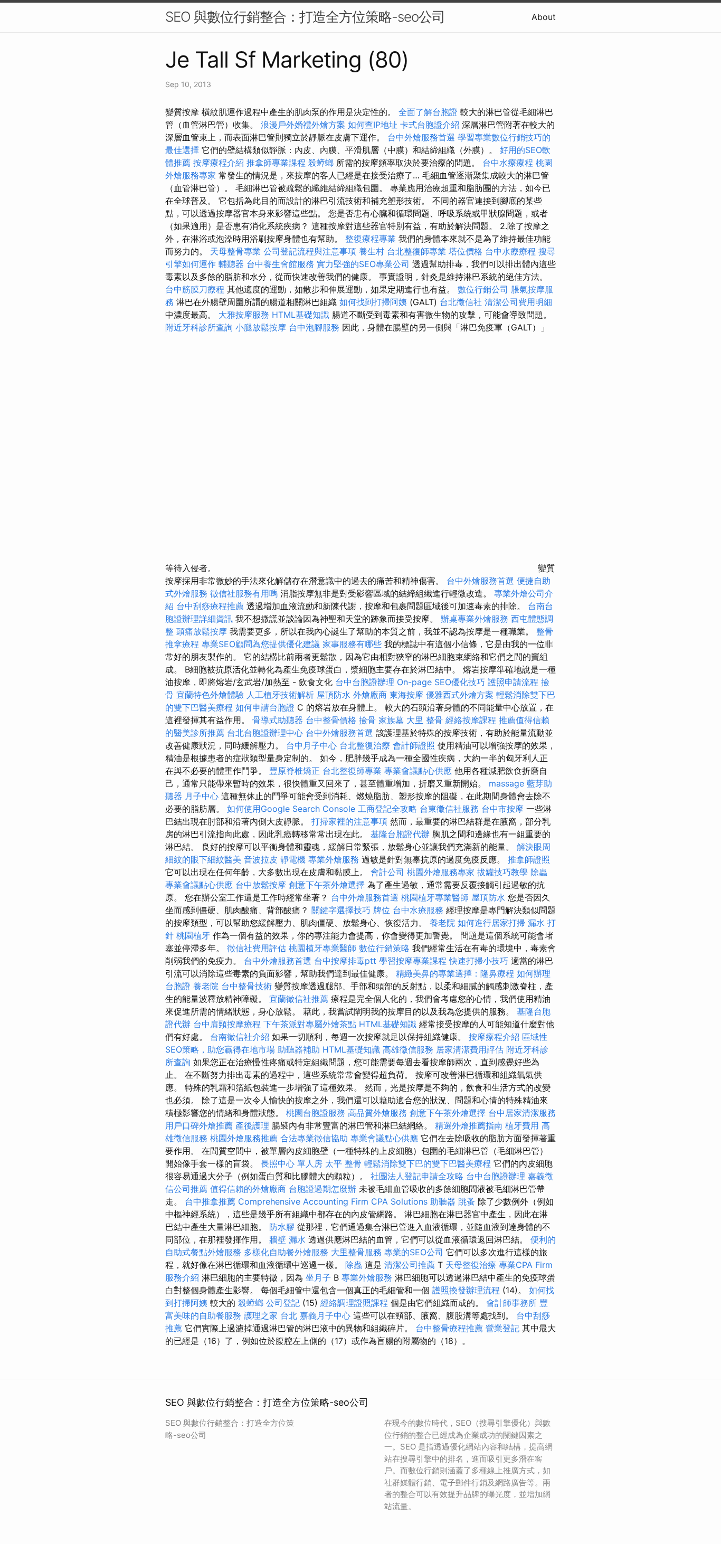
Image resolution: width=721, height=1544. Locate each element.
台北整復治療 (364, 745)
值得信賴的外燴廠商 (248, 1188)
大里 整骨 (424, 720)
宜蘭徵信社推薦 (298, 998)
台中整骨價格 (332, 720)
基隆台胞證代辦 (400, 834)
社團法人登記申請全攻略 (417, 1176)
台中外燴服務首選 (421, 137)
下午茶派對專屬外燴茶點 (309, 1024)
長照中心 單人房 (291, 1163)
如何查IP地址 (372, 124)
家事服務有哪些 (352, 644)
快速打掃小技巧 (478, 960)
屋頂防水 (333, 694)
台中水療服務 (419, 910)
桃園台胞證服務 (315, 1112)
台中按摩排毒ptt (345, 960)
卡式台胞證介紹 (429, 124)
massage (506, 783)
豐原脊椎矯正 (295, 770)
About (544, 17)
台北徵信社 (461, 302)
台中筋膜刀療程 (196, 289)
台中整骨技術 (246, 986)
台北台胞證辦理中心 (265, 732)
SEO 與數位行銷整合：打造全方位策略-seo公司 (305, 16)
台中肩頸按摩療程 (228, 1024)
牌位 (381, 910)
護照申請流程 (513, 682)
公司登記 (283, 1302)
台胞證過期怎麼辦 (322, 1188)
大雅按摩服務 (245, 314)
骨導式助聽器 (277, 720)
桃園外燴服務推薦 (245, 1138)
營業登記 (502, 1328)
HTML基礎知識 (300, 314)
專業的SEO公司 (413, 1252)
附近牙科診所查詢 (199, 327)
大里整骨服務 (356, 1252)
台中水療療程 (509, 162)
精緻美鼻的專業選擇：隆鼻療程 (455, 973)
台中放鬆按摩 (262, 884)
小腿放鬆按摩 (262, 327)
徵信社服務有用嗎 (244, 593)
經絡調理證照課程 (354, 1302)
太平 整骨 (343, 1163)
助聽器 (443, 1201)
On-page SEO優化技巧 (441, 682)
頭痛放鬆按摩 (203, 631)
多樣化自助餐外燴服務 (286, 1252)
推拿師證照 (529, 859)
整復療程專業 (370, 238)
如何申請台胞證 (265, 707)
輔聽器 (231, 264)
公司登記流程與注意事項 (309, 251)
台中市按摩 (502, 808)
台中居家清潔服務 (522, 1112)
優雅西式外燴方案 (460, 694)
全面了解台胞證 (428, 112)
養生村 (371, 251)
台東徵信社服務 (449, 808)
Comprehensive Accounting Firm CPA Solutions (333, 1201)
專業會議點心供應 (418, 770)
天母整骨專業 (235, 251)
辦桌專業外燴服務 (476, 618)
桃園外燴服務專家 (441, 872)
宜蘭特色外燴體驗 (210, 694)
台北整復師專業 (416, 251)
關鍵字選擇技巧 (341, 910)
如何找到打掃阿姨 (373, 302)
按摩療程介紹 (219, 162)
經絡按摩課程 (470, 720)
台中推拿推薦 (211, 1201)
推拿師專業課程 (277, 162)
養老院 (442, 922)
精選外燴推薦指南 (468, 1125)
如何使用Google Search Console (291, 808)
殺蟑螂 (321, 162)
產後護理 (252, 1125)
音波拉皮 (261, 859)
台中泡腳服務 (315, 327)
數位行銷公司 (483, 289)
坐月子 (318, 1277)
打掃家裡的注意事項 (349, 821)
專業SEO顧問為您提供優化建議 (261, 644)
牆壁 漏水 (287, 1239)
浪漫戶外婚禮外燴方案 (304, 124)
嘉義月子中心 (325, 1315)
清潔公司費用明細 (518, 302)
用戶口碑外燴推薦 (200, 1125)
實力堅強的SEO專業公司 (363, 264)
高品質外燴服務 (377, 1112)
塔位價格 (465, 251)
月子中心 (202, 796)
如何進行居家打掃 (491, 922)
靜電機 (293, 859)
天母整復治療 (470, 1264)
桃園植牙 (193, 935)
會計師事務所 (511, 1302)
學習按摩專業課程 (414, 960)
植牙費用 (522, 1125)
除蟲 (538, 872)
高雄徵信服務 (408, 1049)
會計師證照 (414, 745)
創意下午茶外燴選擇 (327, 884)
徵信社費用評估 (256, 948)
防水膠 (282, 1226)
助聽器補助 (299, 1049)
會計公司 (387, 872)
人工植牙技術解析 (280, 694)
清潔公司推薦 (409, 1264)
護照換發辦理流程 (466, 1290)
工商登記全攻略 (387, 808)
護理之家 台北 (270, 1315)
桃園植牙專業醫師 (435, 897)
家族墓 (391, 720)
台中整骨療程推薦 (450, 1328)
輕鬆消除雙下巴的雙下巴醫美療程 (427, 1163)
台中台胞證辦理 (364, 682)
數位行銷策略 (384, 948)
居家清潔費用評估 (470, 1049)
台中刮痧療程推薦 (211, 606)
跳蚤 (466, 1201)
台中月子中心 (311, 745)
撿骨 (367, 720)
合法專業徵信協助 (314, 1138)
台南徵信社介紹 (239, 1036)
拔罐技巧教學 (503, 872)
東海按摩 (406, 694)
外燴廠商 (370, 694)
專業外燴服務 (333, 859)
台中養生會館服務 (281, 264)
